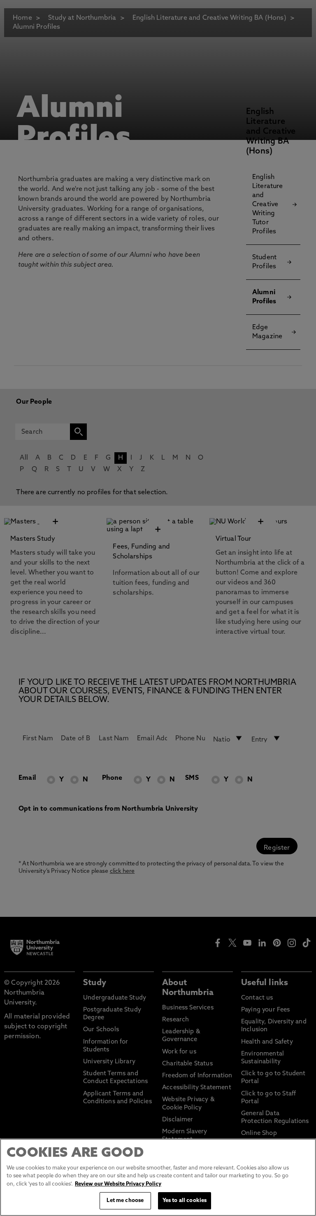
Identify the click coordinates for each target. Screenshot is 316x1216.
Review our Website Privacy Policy (118, 1184)
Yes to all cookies (185, 1200)
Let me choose (125, 1200)
